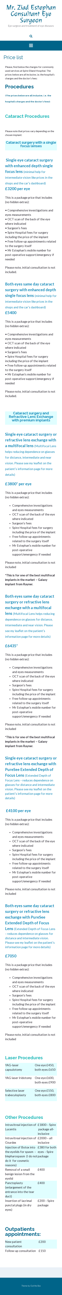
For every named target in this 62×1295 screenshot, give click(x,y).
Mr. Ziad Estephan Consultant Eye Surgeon (31, 13)
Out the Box (35, 1286)
